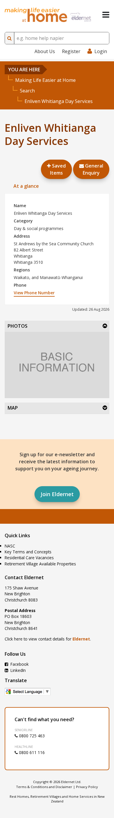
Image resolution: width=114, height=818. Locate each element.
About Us (44, 51)
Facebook (19, 664)
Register (71, 51)
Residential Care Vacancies (29, 557)
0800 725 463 (31, 735)
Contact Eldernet (24, 577)
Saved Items (58, 169)
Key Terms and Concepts (28, 552)
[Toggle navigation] (105, 15)
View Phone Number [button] (34, 292)
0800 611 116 (31, 752)
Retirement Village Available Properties (40, 564)
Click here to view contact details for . (48, 639)
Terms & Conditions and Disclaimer (44, 787)
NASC (10, 546)
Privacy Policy (87, 787)
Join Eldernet (57, 494)
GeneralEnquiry (93, 169)
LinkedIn (17, 670)
